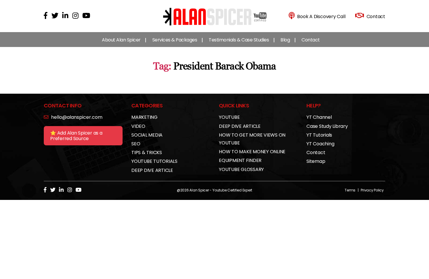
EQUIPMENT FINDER (240, 160)
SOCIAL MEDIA (147, 135)
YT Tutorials (319, 135)
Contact (310, 39)
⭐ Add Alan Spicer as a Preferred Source (76, 136)
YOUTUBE (229, 117)
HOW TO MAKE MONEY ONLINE (252, 151)
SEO (135, 143)
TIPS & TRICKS (146, 152)
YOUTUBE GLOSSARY (241, 169)
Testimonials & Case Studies (239, 39)
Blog (285, 39)
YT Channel (319, 117)
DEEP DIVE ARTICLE (152, 170)
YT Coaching (320, 143)
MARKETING (144, 117)
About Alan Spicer (121, 39)
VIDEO (138, 126)
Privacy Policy (372, 190)
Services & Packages (174, 39)
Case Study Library (327, 126)
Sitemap (315, 161)
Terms (350, 190)
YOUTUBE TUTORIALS (154, 161)
